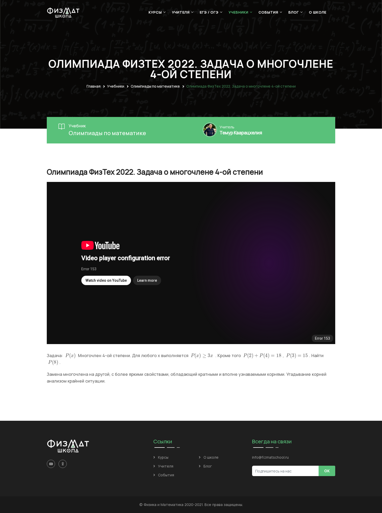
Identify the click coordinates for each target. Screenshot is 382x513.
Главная (94, 86)
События (268, 12)
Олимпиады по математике (155, 86)
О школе (317, 12)
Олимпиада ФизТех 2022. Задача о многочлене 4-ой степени (241, 86)
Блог (293, 12)
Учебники (238, 12)
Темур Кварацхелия (241, 133)
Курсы (155, 12)
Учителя (181, 12)
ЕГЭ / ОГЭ (209, 12)
